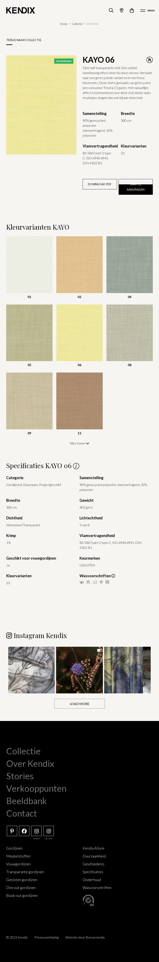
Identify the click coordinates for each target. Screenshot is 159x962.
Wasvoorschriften (97, 887)
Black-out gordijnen (22, 895)
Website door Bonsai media (85, 937)
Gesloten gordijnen (21, 879)
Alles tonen (78, 443)
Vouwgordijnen (18, 864)
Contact (21, 813)
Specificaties (93, 871)
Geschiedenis (93, 864)
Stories (20, 776)
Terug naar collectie (23, 40)
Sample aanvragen (136, 187)
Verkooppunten (36, 788)
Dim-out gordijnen (21, 887)
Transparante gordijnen (25, 871)
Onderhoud (92, 879)
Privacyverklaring (46, 937)
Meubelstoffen (18, 856)
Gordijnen (14, 848)
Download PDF (99, 184)
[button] (31, 670)
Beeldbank (26, 801)
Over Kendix (30, 763)
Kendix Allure (93, 848)
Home (63, 24)
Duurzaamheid (94, 856)
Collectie (77, 24)
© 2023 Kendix (17, 937)
